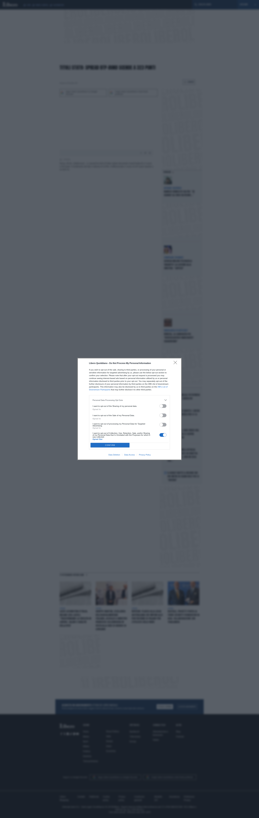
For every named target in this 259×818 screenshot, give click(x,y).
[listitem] (129, 400)
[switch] (162, 406)
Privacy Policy (145, 455)
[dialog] (129, 409)
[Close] (176, 363)
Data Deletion (114, 455)
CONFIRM (110, 445)
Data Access (129, 455)
